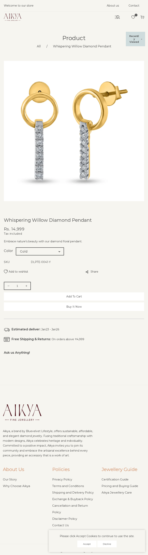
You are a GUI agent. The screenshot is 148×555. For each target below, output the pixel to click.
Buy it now (74, 306)
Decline (107, 543)
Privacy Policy (62, 479)
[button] (118, 17)
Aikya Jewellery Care (117, 492)
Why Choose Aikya (16, 486)
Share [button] (94, 271)
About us (113, 5)
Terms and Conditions (68, 486)
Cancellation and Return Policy (70, 509)
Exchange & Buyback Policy (72, 499)
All (39, 46)
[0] (133, 17)
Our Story (10, 479)
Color (8, 251)
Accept (87, 543)
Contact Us (60, 525)
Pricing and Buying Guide (120, 486)
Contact (134, 5)
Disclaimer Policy (64, 519)
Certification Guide (115, 479)
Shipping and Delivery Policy (73, 492)
